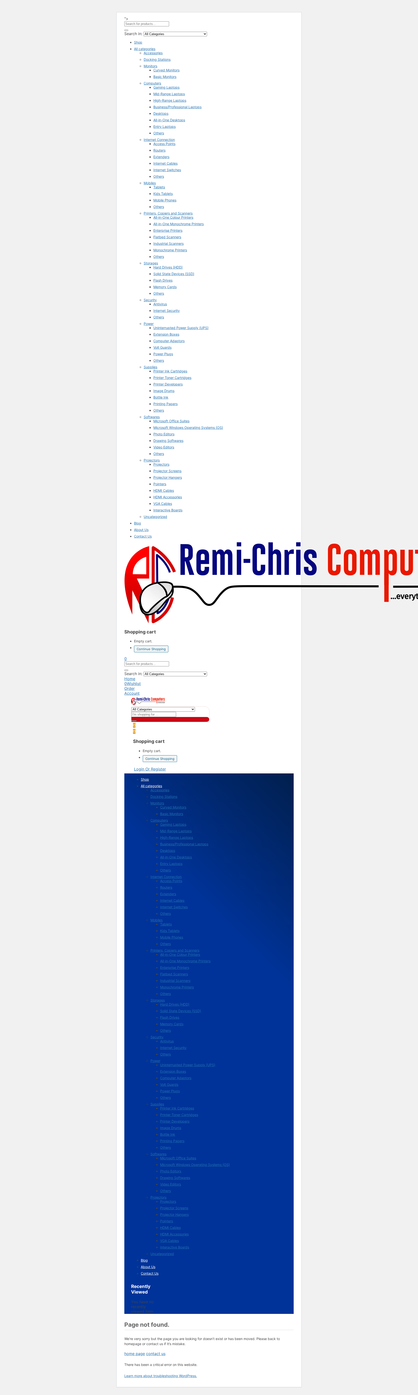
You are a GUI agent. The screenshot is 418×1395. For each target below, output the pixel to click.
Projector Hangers (167, 477)
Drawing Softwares (168, 441)
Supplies (150, 367)
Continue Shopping (151, 649)
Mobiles (150, 183)
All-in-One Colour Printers (173, 217)
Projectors (152, 460)
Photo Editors (163, 434)
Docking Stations (157, 59)
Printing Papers (165, 404)
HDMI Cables (163, 490)
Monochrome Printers (170, 250)
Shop (138, 42)
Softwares (152, 417)
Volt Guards (162, 347)
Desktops (160, 113)
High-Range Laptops (169, 100)
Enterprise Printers (167, 230)
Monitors (150, 66)
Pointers (159, 484)
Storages (151, 263)
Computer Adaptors (169, 341)
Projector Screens (167, 471)
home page (134, 1353)
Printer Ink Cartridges (170, 371)
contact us (155, 1353)
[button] (125, 658)
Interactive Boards (167, 510)
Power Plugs (163, 354)
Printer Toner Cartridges (172, 378)
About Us (141, 530)
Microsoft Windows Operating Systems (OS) (188, 427)
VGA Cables (162, 503)
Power (149, 324)
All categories (144, 49)
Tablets (159, 187)
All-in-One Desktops (169, 120)
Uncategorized (155, 517)
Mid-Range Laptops (169, 94)
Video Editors (163, 447)
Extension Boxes (166, 334)
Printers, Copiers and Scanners (168, 213)
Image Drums (163, 391)
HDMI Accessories (167, 497)
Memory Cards (165, 287)
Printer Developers (168, 384)
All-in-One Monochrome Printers (178, 224)
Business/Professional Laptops (177, 107)
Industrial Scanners (168, 243)
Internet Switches (167, 170)
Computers (152, 83)
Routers (159, 150)
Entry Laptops (164, 126)
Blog (137, 523)
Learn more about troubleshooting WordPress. (160, 1376)
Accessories (153, 53)
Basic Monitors (164, 77)
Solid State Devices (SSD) (173, 274)
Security (150, 300)
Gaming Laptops (166, 87)
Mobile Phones (164, 200)
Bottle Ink (160, 397)
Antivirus (160, 304)
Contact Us (143, 536)
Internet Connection (159, 140)
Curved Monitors (166, 70)
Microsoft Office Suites (171, 421)
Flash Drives (162, 280)
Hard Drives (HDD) (168, 267)
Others (158, 133)
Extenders (161, 157)
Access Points (164, 144)
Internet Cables (165, 163)
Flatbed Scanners (167, 237)
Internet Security (166, 310)
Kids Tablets (163, 194)
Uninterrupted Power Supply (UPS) (181, 328)
